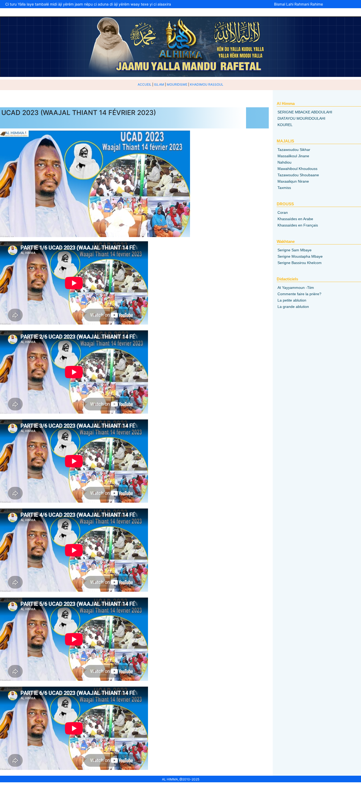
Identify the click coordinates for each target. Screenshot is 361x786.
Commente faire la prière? (299, 294)
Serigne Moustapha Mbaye (300, 256)
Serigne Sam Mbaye (294, 250)
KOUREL (285, 125)
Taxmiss (284, 188)
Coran (282, 212)
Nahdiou (284, 162)
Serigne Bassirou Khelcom (299, 263)
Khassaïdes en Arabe (295, 219)
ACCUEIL (144, 84)
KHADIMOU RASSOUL (206, 84)
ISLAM (159, 84)
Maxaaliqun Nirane (293, 181)
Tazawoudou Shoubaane (298, 175)
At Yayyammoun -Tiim (295, 287)
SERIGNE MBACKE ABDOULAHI (304, 112)
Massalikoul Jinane (293, 156)
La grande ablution (293, 306)
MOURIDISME (177, 84)
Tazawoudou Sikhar (293, 149)
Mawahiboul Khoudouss (297, 169)
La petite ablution (291, 300)
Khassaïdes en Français (297, 225)
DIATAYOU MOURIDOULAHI (301, 118)
